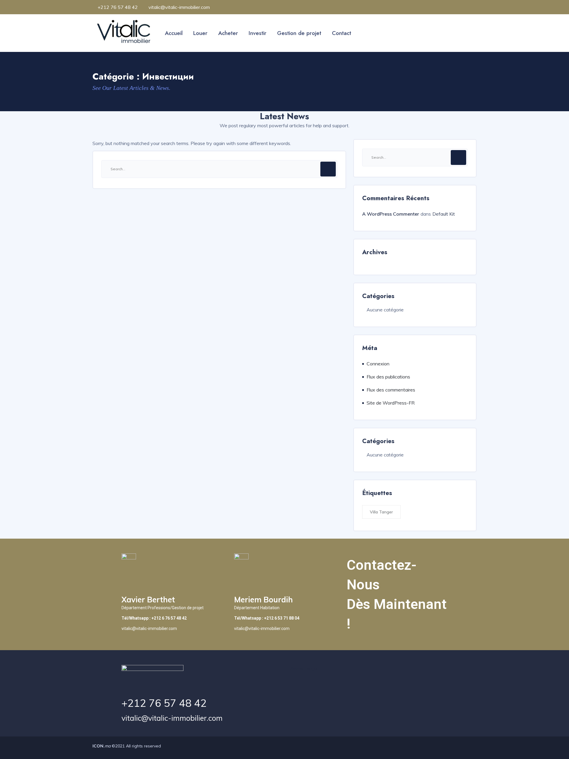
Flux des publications (388, 377)
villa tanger (381, 512)
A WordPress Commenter (390, 214)
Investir (257, 33)
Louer (200, 33)
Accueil (174, 33)
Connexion (378, 364)
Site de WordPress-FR (391, 403)
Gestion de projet (299, 33)
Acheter (228, 33)
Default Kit (443, 214)
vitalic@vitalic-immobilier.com (172, 718)
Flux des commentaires (391, 390)
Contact (341, 33)
